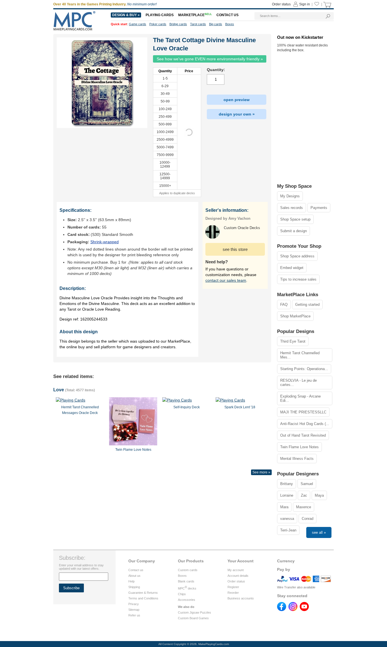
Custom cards (187, 570)
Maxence (303, 507)
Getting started (307, 304)
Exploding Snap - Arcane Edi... (300, 398)
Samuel (307, 484)
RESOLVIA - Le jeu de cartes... (298, 382)
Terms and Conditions (143, 598)
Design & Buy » (126, 15)
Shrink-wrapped (104, 242)
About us (134, 575)
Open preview (237, 99)
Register (233, 587)
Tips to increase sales (298, 279)
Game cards (137, 24)
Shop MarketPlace (295, 316)
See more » (261, 472)
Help (131, 581)
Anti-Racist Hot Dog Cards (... (304, 424)
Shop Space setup (295, 219)
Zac (304, 495)
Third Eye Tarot (292, 341)
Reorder (233, 592)
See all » (319, 532)
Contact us (135, 570)
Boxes (182, 575)
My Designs (290, 196)
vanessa (287, 518)
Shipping (134, 587)
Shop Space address (297, 256)
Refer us (134, 615)
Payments (319, 208)
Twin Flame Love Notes (299, 447)
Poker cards (157, 24)
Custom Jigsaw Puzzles (194, 612)
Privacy (133, 604)
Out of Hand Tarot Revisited (303, 435)
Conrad (307, 518)
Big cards (215, 24)
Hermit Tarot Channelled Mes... (300, 355)
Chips (182, 594)
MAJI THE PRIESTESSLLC (303, 412)
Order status (236, 581)
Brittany (286, 484)
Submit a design (293, 231)
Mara (284, 507)
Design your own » (237, 114)
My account (235, 570)
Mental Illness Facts (297, 458)
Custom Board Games (193, 618)
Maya (319, 495)
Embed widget (291, 268)
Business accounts (240, 598)
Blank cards (186, 581)
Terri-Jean (288, 530)
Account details (237, 575)
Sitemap (133, 609)
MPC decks (187, 588)
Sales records (291, 208)
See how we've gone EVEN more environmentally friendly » (210, 59)
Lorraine (286, 495)
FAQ (284, 304)
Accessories (186, 599)
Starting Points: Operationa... (304, 369)
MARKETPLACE (195, 15)
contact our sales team (225, 280)
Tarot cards (198, 24)
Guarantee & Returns (143, 592)
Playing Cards (160, 15)
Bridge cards (178, 24)
